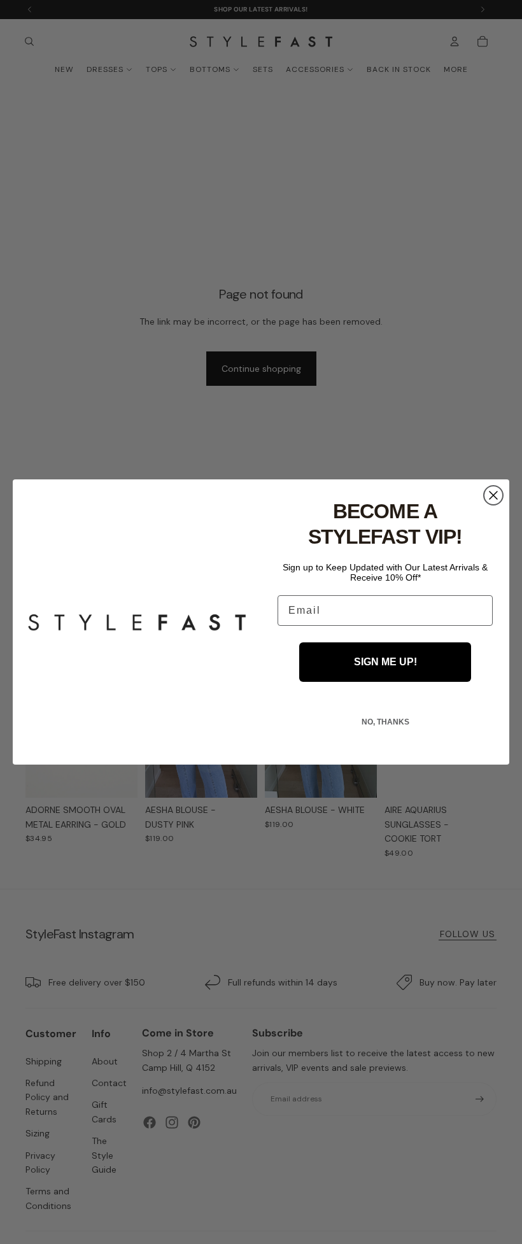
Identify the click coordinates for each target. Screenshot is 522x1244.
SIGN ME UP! (385, 661)
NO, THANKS (385, 721)
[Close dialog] (493, 495)
